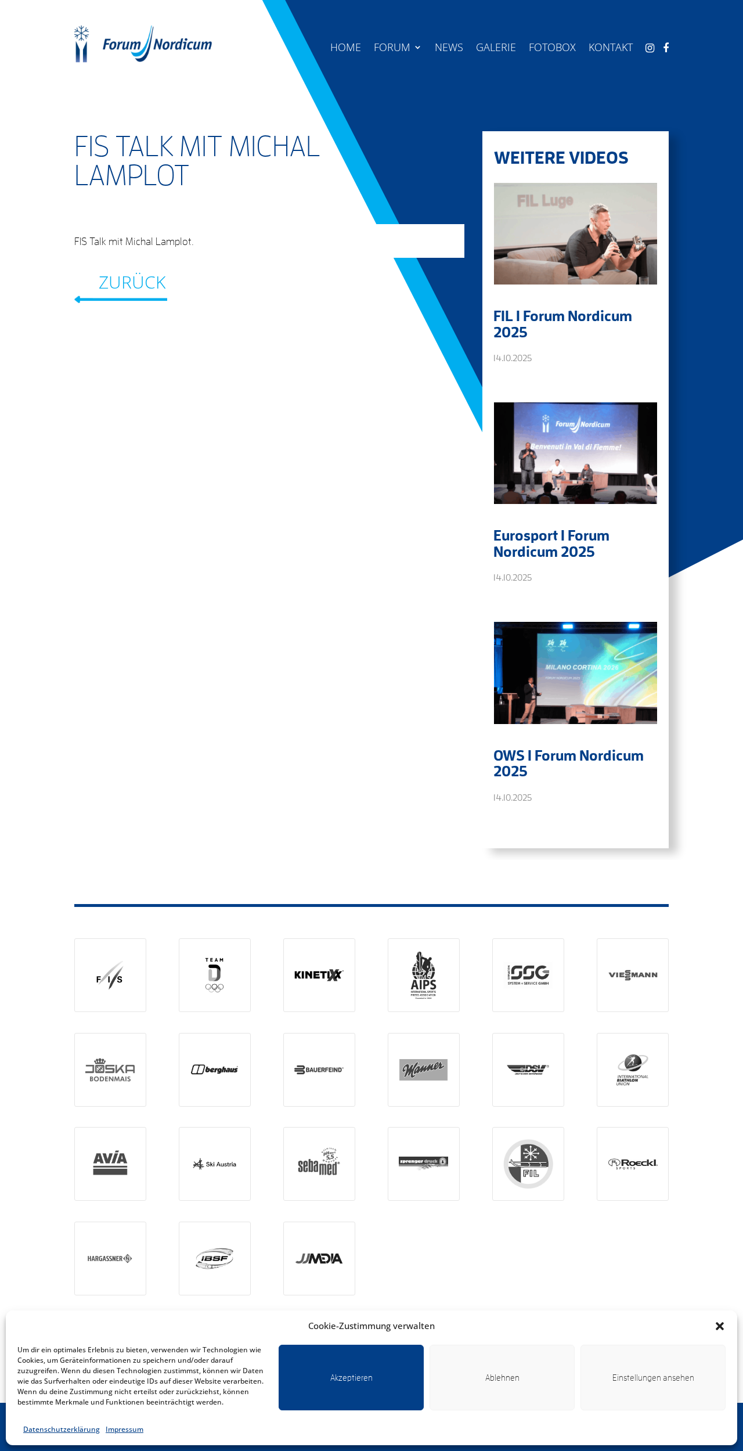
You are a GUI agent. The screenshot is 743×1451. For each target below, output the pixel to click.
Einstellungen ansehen (653, 1377)
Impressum (124, 1429)
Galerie (496, 48)
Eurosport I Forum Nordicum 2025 (551, 543)
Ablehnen (502, 1377)
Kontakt (611, 48)
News (449, 48)
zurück (132, 282)
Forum (392, 48)
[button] (720, 1326)
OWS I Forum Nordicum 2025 (568, 763)
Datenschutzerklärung (61, 1429)
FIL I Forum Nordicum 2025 (562, 323)
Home (345, 48)
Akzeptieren (351, 1377)
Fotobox (552, 48)
